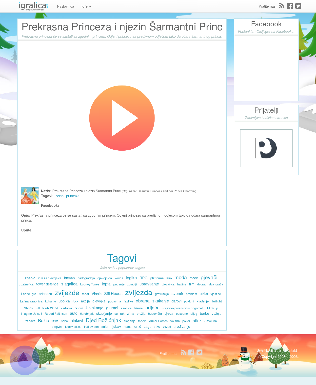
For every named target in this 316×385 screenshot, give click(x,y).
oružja (141, 313)
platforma (157, 278)
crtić (137, 326)
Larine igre (28, 293)
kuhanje (50, 301)
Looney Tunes (89, 284)
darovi (176, 300)
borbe (204, 313)
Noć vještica (73, 326)
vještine (216, 294)
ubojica (64, 300)
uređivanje (182, 326)
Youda (119, 278)
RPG (143, 277)
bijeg (194, 313)
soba (64, 321)
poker (186, 321)
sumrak (119, 313)
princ (59, 195)
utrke (204, 293)
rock (75, 301)
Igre (85, 6)
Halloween (91, 326)
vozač (167, 326)
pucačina (114, 301)
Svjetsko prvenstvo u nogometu (183, 308)
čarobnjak (87, 313)
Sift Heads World (47, 308)
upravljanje (149, 284)
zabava (30, 321)
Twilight (216, 301)
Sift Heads (113, 293)
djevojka (99, 300)
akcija (85, 300)
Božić (43, 320)
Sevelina (210, 320)
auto (74, 313)
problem (191, 294)
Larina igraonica (31, 301)
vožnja (216, 313)
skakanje (160, 301)
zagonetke (152, 326)
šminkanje (94, 308)
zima (130, 313)
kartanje (66, 308)
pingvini (57, 326)
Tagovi (122, 257)
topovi (142, 321)
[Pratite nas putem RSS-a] (282, 6)
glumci (112, 307)
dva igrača (216, 284)
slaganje (130, 321)
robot (85, 294)
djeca (169, 313)
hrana (128, 326)
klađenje (203, 301)
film (192, 283)
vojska (175, 320)
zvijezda (138, 292)
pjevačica (168, 284)
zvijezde (67, 292)
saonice (126, 308)
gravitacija (162, 294)
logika (131, 277)
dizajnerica (26, 284)
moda (181, 277)
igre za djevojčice (49, 278)
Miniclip (212, 308)
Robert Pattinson (56, 313)
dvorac (201, 284)
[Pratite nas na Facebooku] (290, 6)
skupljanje (104, 313)
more (194, 277)
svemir (177, 293)
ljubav (116, 326)
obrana (143, 300)
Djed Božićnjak (103, 320)
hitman (69, 277)
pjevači (209, 277)
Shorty (28, 308)
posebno (182, 313)
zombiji (132, 284)
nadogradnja (86, 278)
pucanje (118, 284)
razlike (128, 301)
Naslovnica (65, 6)
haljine (181, 284)
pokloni (189, 301)
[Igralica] (33, 6)
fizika (55, 321)
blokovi (77, 320)
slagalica (69, 283)
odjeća (152, 307)
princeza (72, 195)
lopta (106, 284)
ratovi (79, 308)
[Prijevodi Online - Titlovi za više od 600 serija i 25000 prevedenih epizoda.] (266, 147)
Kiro (169, 278)
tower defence (47, 283)
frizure (138, 308)
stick (197, 320)
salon (105, 326)
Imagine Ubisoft (31, 313)
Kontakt (291, 350)
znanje (30, 277)
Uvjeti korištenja (269, 350)
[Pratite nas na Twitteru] (298, 6)
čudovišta (155, 313)
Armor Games (158, 321)
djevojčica (105, 278)
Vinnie (96, 293)
